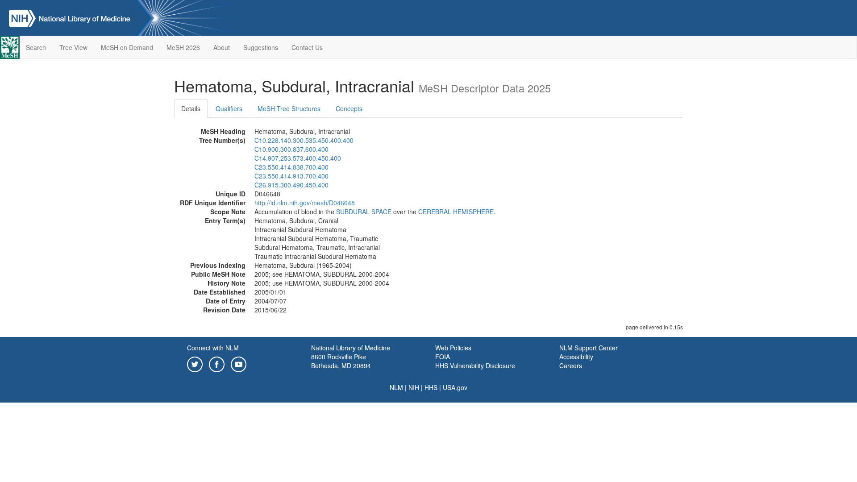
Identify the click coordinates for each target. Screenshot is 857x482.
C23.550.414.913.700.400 (291, 175)
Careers (570, 365)
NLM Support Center (588, 347)
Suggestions (260, 47)
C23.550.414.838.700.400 (291, 166)
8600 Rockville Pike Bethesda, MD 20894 (341, 361)
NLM (396, 387)
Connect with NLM (213, 347)
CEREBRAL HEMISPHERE (456, 211)
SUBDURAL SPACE (363, 211)
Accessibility (576, 356)
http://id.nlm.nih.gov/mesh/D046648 (304, 202)
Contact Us (307, 47)
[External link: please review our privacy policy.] (195, 363)
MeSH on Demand (127, 47)
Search (36, 47)
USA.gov (455, 387)
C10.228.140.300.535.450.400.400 (304, 140)
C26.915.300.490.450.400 (291, 184)
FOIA (442, 356)
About (221, 47)
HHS (430, 387)
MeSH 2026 (183, 47)
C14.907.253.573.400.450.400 (297, 158)
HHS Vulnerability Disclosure (475, 365)
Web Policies (453, 347)
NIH (413, 387)
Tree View (73, 47)
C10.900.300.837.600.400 (291, 149)
